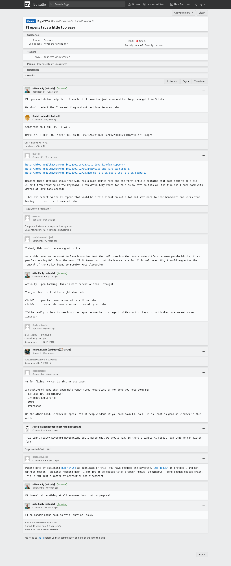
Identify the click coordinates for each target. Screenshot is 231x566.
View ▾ (202, 12)
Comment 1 (37, 119)
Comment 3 (37, 241)
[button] (199, 4)
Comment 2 (37, 157)
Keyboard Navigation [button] (56, 43)
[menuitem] (134, 4)
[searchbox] (87, 4)
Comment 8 (38, 374)
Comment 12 (38, 488)
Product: (37, 40)
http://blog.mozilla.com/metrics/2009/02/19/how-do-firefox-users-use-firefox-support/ (86, 172)
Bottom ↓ (172, 81)
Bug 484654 (68, 467)
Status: (38, 57)
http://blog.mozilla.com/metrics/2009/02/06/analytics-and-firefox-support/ (78, 168)
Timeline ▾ (200, 81)
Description (38, 92)
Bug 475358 (43, 21)
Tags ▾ (186, 81)
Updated (36, 220)
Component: (35, 43)
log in (41, 537)
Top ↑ (202, 554)
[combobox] (87, 4)
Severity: (149, 45)
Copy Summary (182, 12)
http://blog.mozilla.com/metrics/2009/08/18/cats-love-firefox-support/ (75, 164)
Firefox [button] (48, 40)
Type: (131, 41)
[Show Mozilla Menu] (27, 4)
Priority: (129, 45)
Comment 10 (38, 460)
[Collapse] (203, 90)
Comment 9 (37, 430)
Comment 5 (37, 276)
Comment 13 (38, 507)
